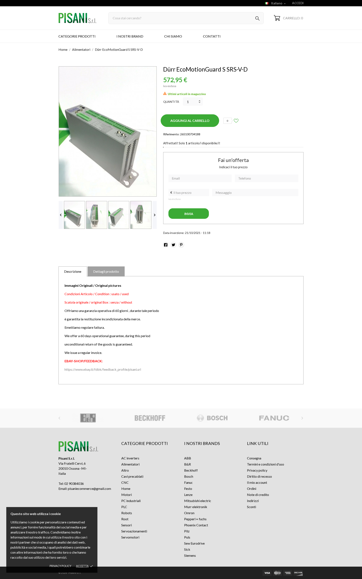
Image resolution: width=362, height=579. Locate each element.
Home (125, 488)
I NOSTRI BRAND (129, 36)
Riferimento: (171, 134)
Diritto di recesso (259, 476)
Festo (188, 488)
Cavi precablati (132, 476)
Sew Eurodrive (194, 543)
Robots (126, 513)
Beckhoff (191, 470)
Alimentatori (130, 464)
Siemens (190, 555)
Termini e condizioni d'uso (265, 464)
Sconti (251, 507)
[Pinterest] (181, 245)
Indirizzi (253, 501)
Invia (188, 214)
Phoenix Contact (196, 525)
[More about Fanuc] (274, 418)
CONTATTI (212, 36)
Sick (187, 549)
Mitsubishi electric (197, 501)
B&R (187, 464)
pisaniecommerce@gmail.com (89, 488)
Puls (187, 537)
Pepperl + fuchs (195, 519)
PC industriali (131, 501)
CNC (125, 482)
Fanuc (188, 482)
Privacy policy (60, 566)
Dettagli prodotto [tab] (106, 271)
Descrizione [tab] (72, 271)
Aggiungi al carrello (189, 121)
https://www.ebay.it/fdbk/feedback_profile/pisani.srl (103, 369)
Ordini (251, 488)
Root (124, 519)
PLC (124, 507)
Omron (189, 513)
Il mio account (257, 482)
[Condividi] (166, 245)
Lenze (188, 495)
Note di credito (258, 495)
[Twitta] (173, 245)
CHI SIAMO (173, 36)
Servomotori (130, 537)
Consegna (254, 458)
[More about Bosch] (212, 418)
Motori (126, 495)
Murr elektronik (195, 507)
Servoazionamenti (134, 531)
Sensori (126, 525)
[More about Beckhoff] (150, 418)
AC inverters (130, 458)
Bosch (188, 476)
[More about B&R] (88, 418)
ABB (187, 458)
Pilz (187, 531)
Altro (125, 470)
